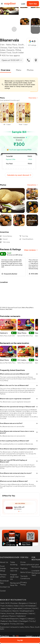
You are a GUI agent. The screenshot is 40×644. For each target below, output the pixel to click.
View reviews (30, 250)
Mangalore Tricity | (8, 624)
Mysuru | (12, 616)
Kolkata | (9, 606)
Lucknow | (27, 608)
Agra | (9, 608)
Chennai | (33, 603)
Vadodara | (21, 616)
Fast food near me (14, 569)
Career (3, 591)
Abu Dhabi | (13, 621)
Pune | (3, 606)
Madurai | (4, 621)
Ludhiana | (4, 616)
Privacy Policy (23, 583)
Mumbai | (14, 603)
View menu (32, 98)
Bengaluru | (23, 603)
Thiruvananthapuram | (9, 618)
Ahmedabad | (30, 606)
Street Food (5, 52)
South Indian (18, 52)
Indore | (32, 613)
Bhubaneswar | (22, 613)
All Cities (20, 624)
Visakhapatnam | (27, 611)
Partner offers (3, 575)
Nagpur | (23, 618)
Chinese (3, 47)
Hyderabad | (18, 608)
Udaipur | (31, 618)
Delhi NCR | (5, 603)
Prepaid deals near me (14, 576)
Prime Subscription (26, 563)
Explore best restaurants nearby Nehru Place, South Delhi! (20, 628)
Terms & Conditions (25, 577)
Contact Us (5, 587)
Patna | (3, 613)
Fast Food (13, 47)
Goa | (22, 606)
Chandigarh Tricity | (27, 621)
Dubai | (17, 606)
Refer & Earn (25, 572)
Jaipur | (3, 608)
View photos (31, 185)
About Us (4, 562)
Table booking (13, 563)
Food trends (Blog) (3, 568)
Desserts (10, 50)
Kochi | (35, 608)
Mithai (18, 50)
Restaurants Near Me (15, 584)
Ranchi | (16, 611)
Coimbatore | (6, 611)
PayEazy (23, 568)
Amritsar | (11, 613)
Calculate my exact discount (18, 175)
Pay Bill (20, 640)
